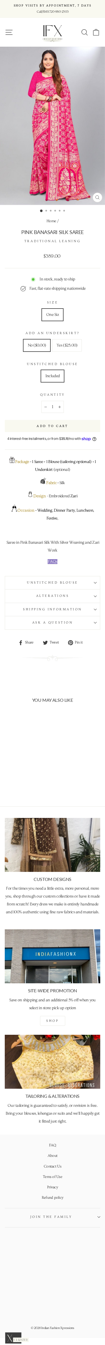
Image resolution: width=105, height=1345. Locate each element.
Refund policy (52, 1197)
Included (52, 376)
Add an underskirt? (52, 333)
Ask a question (52, 622)
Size (52, 302)
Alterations (52, 596)
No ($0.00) (37, 345)
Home (51, 221)
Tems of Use (52, 1177)
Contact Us (52, 1166)
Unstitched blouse (52, 582)
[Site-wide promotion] (52, 956)
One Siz (52, 314)
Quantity (52, 395)
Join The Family (51, 1217)
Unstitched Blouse (52, 364)
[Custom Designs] (52, 845)
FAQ (52, 1145)
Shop (52, 1021)
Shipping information (52, 609)
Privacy (52, 1187)
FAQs (52, 561)
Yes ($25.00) (67, 345)
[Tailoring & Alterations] (52, 1062)
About (52, 1155)
